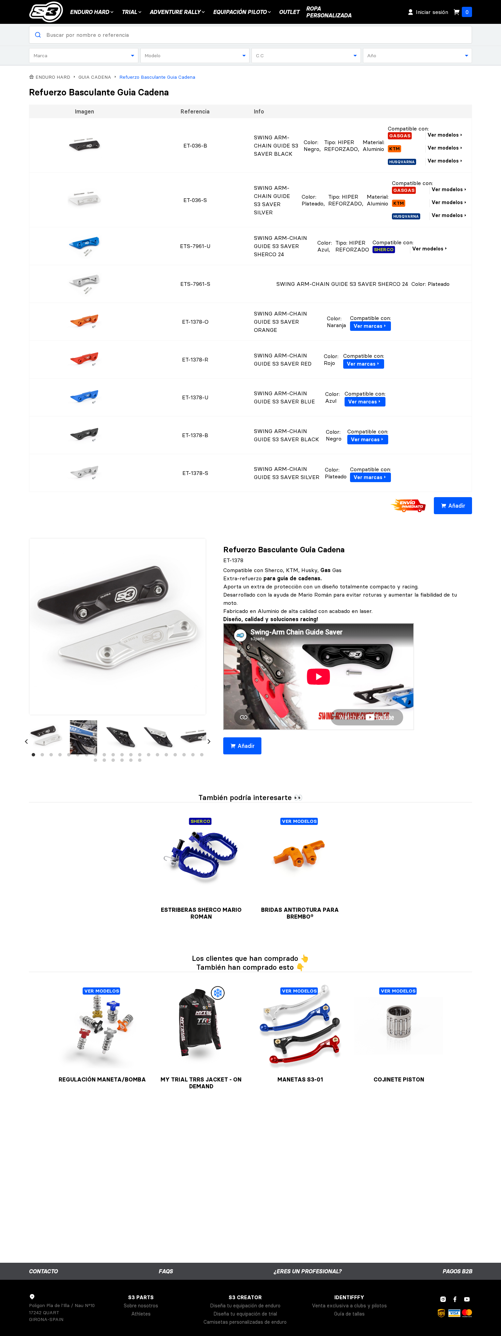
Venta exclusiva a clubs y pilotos (349, 1306)
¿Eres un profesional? (307, 1271)
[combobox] (83, 55)
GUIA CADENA (94, 77)
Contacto (43, 1271)
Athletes (141, 1314)
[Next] (208, 741)
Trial (129, 12)
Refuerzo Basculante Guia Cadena (157, 77)
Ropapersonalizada (328, 12)
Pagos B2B (457, 1271)
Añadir (456, 505)
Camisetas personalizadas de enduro (245, 1322)
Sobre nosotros (141, 1306)
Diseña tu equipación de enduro (245, 1306)
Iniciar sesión (432, 12)
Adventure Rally (175, 12)
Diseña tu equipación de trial (245, 1314)
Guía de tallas (349, 1314)
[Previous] (26, 741)
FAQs (165, 1271)
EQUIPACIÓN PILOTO (240, 12)
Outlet (289, 12)
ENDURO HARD (89, 12)
